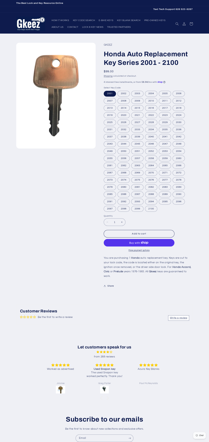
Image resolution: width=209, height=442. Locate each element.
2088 (151, 194)
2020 (123, 115)
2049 (110, 151)
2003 (137, 93)
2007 (110, 101)
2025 (110, 122)
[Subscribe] (129, 438)
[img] (104, 352)
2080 (123, 187)
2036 (178, 129)
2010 (151, 101)
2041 (165, 137)
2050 (123, 151)
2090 (178, 194)
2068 (123, 172)
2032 (123, 129)
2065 (165, 165)
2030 (178, 122)
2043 (110, 144)
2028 (151, 122)
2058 (151, 158)
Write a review (178, 318)
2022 (151, 115)
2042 (178, 137)
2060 (178, 158)
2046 (151, 144)
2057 (137, 158)
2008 (123, 101)
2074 (123, 180)
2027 (137, 122)
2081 (137, 187)
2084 (178, 187)
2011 (165, 101)
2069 (137, 172)
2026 (123, 122)
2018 (178, 108)
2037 (110, 137)
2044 (123, 144)
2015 (137, 108)
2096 (178, 201)
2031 (110, 129)
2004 (151, 93)
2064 (151, 165)
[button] (177, 23)
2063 (137, 165)
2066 (178, 165)
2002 (123, 93)
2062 (123, 165)
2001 (110, 93)
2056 (123, 158)
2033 (137, 129)
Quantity (108, 216)
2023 (165, 115)
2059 (165, 158)
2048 (178, 144)
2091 (110, 201)
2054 (178, 151)
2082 (151, 187)
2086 (123, 194)
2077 (165, 180)
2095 (165, 201)
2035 (165, 129)
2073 (110, 180)
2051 (137, 151)
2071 (165, 172)
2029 (165, 122)
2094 (151, 201)
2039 (137, 137)
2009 (137, 101)
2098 (123, 208)
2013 (110, 108)
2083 (165, 187)
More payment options (139, 250)
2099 (137, 208)
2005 (165, 93)
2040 (151, 137)
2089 (165, 194)
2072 (178, 172)
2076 (151, 180)
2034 (151, 129)
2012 (178, 101)
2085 (110, 194)
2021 (137, 115)
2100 (151, 208)
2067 (110, 172)
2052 (151, 151)
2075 (137, 180)
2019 (110, 115)
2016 (151, 108)
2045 (137, 144)
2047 (165, 144)
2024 (178, 115)
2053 (165, 151)
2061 (110, 165)
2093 (137, 201)
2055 (110, 158)
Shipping (108, 76)
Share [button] (110, 286)
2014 (123, 108)
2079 (110, 187)
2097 (110, 208)
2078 (178, 180)
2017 (165, 108)
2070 (151, 172)
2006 (178, 93)
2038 (123, 137)
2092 (123, 201)
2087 (137, 194)
